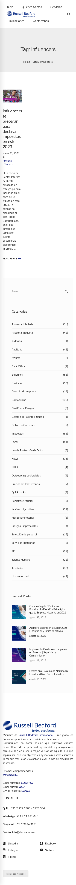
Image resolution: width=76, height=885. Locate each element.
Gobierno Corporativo (40, 425)
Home (26, 61)
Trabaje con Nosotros (15, 873)
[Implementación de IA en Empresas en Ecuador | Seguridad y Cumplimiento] (19, 649)
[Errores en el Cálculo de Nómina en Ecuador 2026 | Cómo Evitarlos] (19, 671)
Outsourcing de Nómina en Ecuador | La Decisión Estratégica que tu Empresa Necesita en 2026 (47, 609)
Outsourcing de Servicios (40, 475)
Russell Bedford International (36, 734)
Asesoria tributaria (40, 332)
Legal (40, 441)
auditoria (40, 340)
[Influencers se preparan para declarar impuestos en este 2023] (12, 91)
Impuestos (40, 433)
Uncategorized (40, 576)
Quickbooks (40, 492)
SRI (40, 551)
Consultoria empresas (40, 391)
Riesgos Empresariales (40, 525)
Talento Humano (40, 559)
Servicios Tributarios (40, 542)
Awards (40, 357)
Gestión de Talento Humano (40, 416)
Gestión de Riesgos (40, 408)
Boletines (40, 374)
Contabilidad (40, 399)
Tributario (40, 568)
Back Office (40, 366)
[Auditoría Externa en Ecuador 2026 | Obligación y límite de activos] (19, 628)
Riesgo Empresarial (40, 517)
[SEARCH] (66, 291)
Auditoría (40, 349)
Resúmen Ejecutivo (40, 509)
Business (40, 383)
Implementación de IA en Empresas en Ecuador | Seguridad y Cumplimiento (48, 652)
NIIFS (40, 467)
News (40, 458)
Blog (35, 61)
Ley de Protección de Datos (40, 450)
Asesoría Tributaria (40, 324)
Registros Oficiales (40, 500)
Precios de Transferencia (40, 484)
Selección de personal (40, 534)
